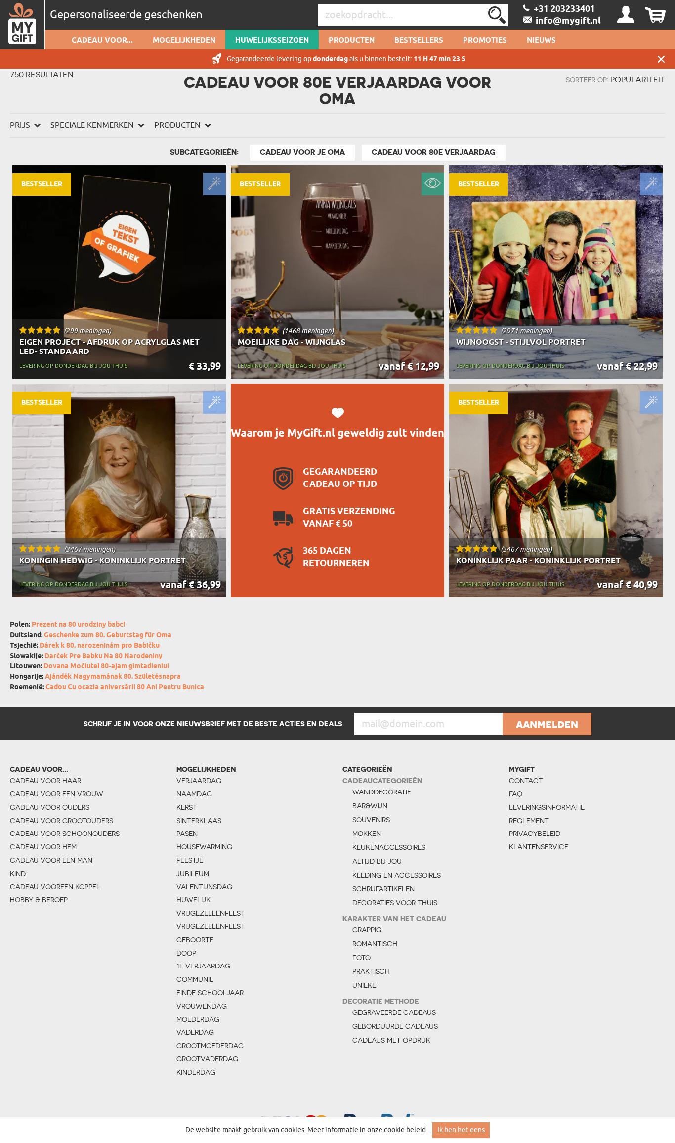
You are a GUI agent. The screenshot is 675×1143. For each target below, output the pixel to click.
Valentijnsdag (204, 887)
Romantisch (374, 944)
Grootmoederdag (210, 1046)
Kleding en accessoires (396, 875)
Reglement (529, 821)
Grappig (366, 930)
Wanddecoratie (381, 792)
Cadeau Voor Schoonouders (65, 833)
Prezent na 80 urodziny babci (78, 625)
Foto (361, 958)
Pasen (187, 833)
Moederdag (197, 1019)
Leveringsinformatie (545, 807)
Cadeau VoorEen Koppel (55, 887)
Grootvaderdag (207, 1059)
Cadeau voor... (102, 40)
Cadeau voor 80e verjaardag (434, 152)
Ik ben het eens (461, 1130)
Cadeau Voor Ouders (49, 807)
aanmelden (547, 724)
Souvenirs (371, 820)
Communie (194, 979)
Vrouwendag (201, 1006)
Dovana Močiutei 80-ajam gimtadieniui (106, 666)
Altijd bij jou (377, 861)
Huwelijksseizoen (272, 40)
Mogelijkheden (184, 40)
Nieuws (541, 40)
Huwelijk (193, 900)
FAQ (515, 794)
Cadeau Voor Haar (45, 781)
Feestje (189, 860)
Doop (186, 953)
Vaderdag (195, 1032)
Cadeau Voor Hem (43, 847)
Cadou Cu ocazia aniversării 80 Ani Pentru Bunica (124, 687)
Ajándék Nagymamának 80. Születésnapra (113, 677)
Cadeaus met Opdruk (391, 1040)
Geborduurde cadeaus (395, 1026)
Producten (352, 40)
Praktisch (371, 971)
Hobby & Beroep (39, 900)
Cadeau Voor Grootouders (61, 821)
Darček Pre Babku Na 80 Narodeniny (103, 656)
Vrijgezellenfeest (210, 913)
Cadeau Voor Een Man (51, 860)
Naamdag (194, 794)
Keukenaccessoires (388, 847)
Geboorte (194, 940)
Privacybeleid (534, 833)
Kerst (186, 807)
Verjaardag (198, 781)
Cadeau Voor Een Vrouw (56, 794)
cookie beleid (405, 1130)
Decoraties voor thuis (394, 903)
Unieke (364, 985)
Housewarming (204, 847)
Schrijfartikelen (383, 889)
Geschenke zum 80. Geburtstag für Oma (107, 635)
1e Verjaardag (203, 966)
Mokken (366, 833)
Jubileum (192, 874)
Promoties (485, 40)
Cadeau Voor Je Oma (302, 152)
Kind (18, 874)
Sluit (661, 59)
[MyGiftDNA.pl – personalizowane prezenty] (22, 24)
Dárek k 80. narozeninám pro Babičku (100, 646)
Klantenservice (538, 847)
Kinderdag (195, 1072)
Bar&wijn (369, 806)
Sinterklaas (198, 821)
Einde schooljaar (210, 993)
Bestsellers (418, 40)
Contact (526, 781)
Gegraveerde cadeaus (394, 1012)
